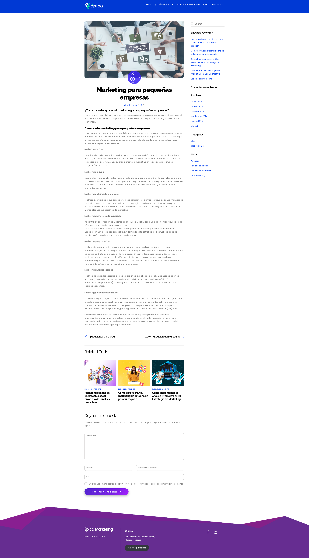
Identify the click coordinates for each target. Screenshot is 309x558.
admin (127, 105)
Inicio (149, 4)
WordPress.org (198, 175)
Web (88, 476)
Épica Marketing (93, 536)
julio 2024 (195, 126)
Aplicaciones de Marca (102, 336)
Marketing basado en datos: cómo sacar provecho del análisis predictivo (97, 397)
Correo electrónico (148, 467)
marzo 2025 (196, 101)
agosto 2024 (197, 121)
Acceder (195, 161)
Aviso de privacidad (137, 547)
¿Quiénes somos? (165, 4)
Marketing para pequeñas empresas (134, 93)
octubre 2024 (197, 111)
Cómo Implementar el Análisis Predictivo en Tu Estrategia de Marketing (166, 396)
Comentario (92, 435)
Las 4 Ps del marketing (201, 78)
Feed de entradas (199, 165)
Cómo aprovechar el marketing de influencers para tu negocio (133, 396)
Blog (205, 4)
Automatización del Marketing (162, 336)
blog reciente (95, 389)
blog (135, 105)
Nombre (90, 467)
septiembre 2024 (199, 116)
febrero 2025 (197, 106)
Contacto (217, 4)
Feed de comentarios (201, 170)
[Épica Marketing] (93, 8)
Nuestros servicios (188, 4)
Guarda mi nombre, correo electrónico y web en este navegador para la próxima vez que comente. (136, 483)
